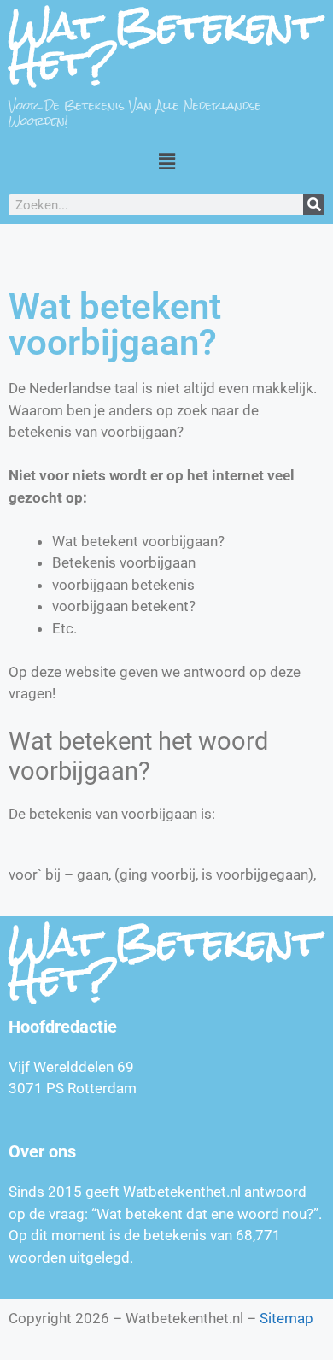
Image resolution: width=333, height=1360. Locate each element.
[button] (166, 161)
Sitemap (286, 1318)
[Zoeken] (313, 204)
